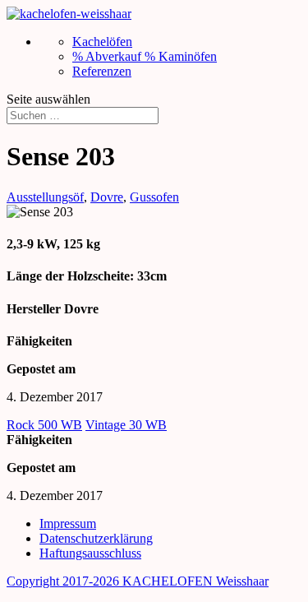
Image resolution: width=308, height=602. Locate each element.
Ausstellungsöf (45, 197)
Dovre (106, 197)
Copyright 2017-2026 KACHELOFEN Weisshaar (138, 581)
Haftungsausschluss (90, 553)
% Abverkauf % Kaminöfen (144, 56)
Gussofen (154, 197)
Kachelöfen (102, 42)
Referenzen (101, 71)
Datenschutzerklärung (96, 538)
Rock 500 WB (44, 425)
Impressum (67, 523)
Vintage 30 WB (126, 425)
